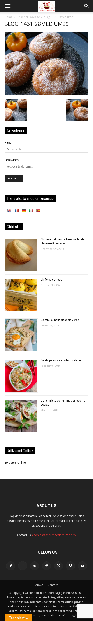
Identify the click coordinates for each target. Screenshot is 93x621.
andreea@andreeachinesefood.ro (54, 535)
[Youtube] (82, 565)
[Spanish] (38, 210)
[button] (7, 6)
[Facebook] (10, 565)
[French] (16, 210)
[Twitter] (58, 565)
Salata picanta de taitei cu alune (61, 360)
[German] (24, 210)
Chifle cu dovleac (51, 279)
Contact (53, 585)
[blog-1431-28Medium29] (46, 94)
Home (8, 17)
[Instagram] (22, 565)
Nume (8, 142)
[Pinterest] (46, 565)
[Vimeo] (70, 565)
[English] (9, 210)
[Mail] (34, 565)
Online (15, 463)
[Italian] (31, 210)
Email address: (12, 159)
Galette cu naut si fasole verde (60, 320)
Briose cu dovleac (28, 17)
